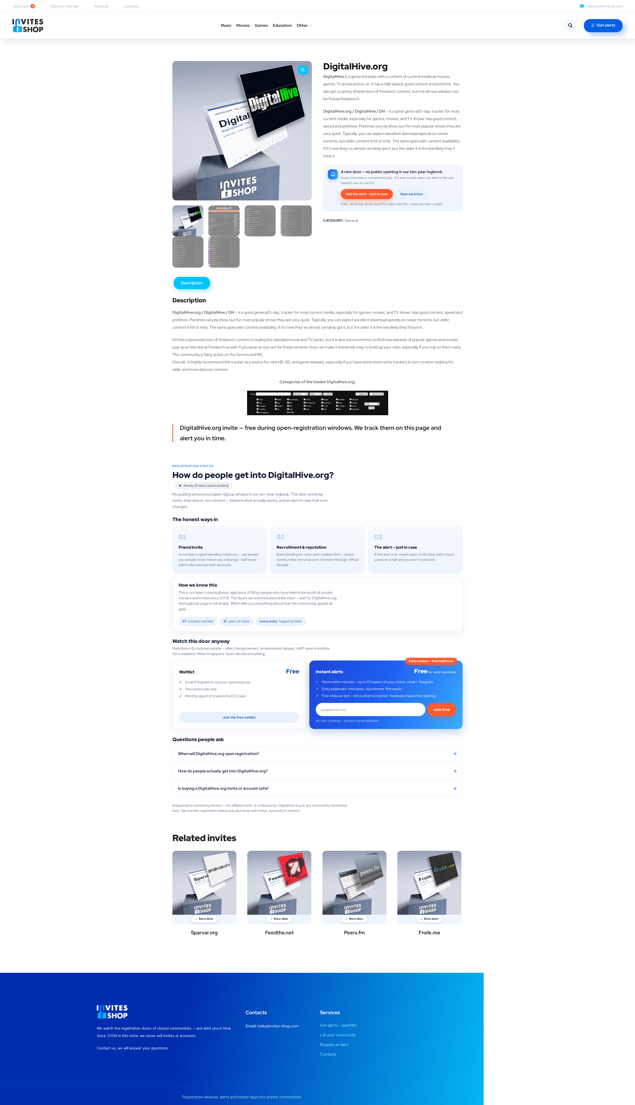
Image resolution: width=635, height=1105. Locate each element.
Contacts (131, 6)
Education (282, 25)
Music (226, 25)
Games (261, 25)
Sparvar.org (204, 932)
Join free (441, 709)
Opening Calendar (65, 6)
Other (302, 25)
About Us (101, 6)
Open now (23, 6)
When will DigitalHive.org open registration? (218, 753)
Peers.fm (354, 932)
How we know (411, 194)
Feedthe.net (279, 932)
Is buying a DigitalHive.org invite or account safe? (223, 788)
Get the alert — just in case (367, 194)
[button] (303, 70)
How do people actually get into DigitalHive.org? (223, 771)
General (351, 220)
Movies (243, 25)
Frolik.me (429, 932)
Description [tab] (192, 282)
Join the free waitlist (239, 717)
